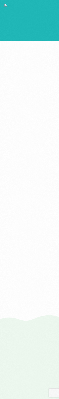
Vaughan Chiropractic (16, 303)
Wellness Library (14, 313)
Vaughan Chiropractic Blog (19, 308)
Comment (8, 128)
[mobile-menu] (53, 6)
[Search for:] (29, 227)
